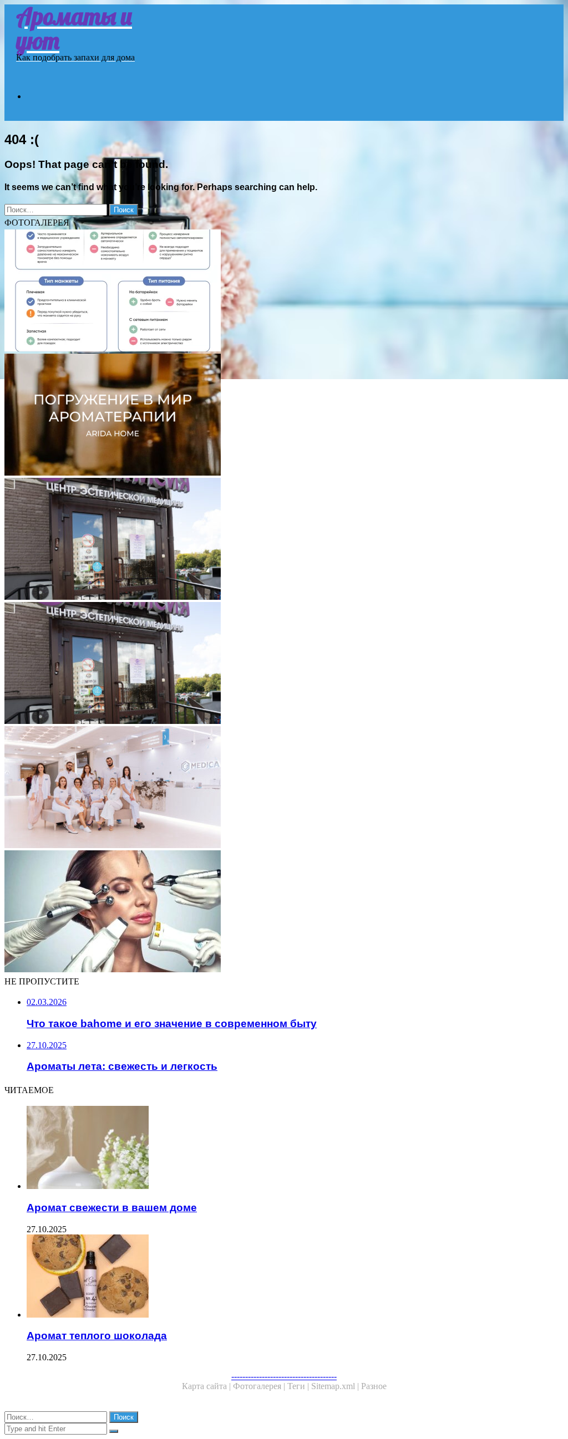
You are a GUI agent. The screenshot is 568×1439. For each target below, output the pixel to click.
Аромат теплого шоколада (97, 1335)
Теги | (299, 1386)
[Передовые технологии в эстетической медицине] (284, 788)
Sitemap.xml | (336, 1386)
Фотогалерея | (260, 1386)
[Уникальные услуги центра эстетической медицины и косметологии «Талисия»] (284, 664)
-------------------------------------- (284, 1376)
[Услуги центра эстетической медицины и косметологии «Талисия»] (284, 540)
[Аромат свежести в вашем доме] (295, 1148)
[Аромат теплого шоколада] (295, 1277)
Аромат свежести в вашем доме (112, 1207)
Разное (374, 1386)
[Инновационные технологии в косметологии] (284, 912)
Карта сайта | (207, 1386)
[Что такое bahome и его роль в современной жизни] (284, 416)
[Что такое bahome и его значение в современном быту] (284, 291)
